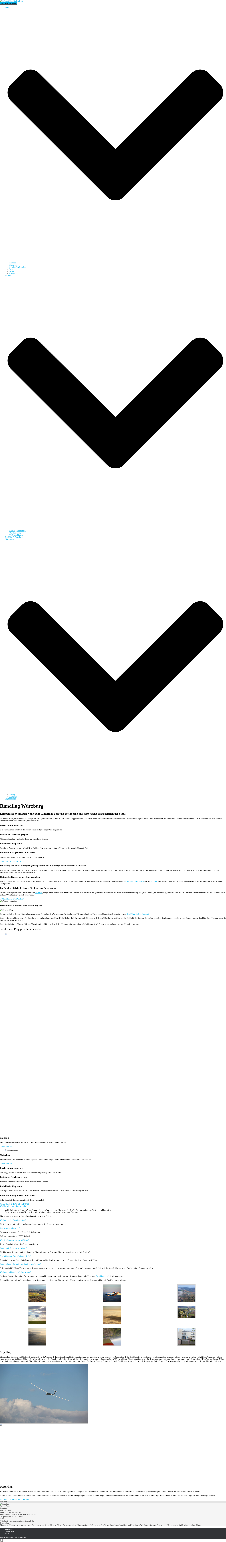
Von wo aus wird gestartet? (10, 1228)
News (11, 271)
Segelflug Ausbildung (17, 531)
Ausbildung (100, 1276)
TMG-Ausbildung (16, 535)
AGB (7, 1533)
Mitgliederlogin (10, 799)
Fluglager (12, 797)
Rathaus (154, 881)
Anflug (12, 795)
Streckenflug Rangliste (17, 267)
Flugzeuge (13, 265)
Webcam (12, 269)
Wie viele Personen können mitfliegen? (14, 1240)
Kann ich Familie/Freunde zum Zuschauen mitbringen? (20, 1264)
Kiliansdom (129, 881)
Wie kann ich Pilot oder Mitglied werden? (15, 1272)
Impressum (9, 1529)
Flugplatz (12, 263)
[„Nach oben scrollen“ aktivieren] (1, 1540)
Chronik (12, 273)
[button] (115, 261)
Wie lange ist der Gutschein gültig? (13, 1220)
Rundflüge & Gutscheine (14, 537)
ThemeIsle (22, 1537)
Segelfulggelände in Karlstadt (138, 914)
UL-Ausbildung (15, 533)
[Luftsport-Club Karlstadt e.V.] (12, 1)
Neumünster (139, 881)
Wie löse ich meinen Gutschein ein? (13, 1206)
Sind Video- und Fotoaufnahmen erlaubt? (15, 1256)
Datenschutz (9, 1531)
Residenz (38, 893)
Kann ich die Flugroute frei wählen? (13, 1248)
